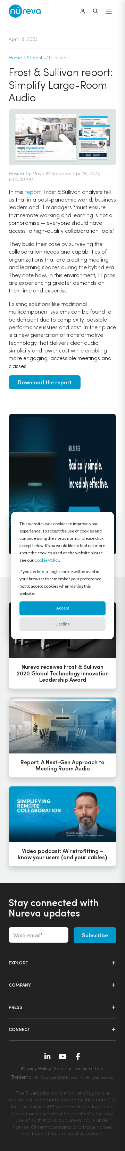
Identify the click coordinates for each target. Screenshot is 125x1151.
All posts (35, 57)
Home (15, 57)
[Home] (25, 11)
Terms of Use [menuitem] (88, 1068)
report (33, 191)
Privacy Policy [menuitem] (36, 1068)
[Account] (82, 11)
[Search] (95, 11)
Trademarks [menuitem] (24, 1077)
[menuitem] (77, 1077)
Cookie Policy (46, 560)
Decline (63, 623)
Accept (62, 608)
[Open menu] (108, 11)
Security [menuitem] (62, 1068)
